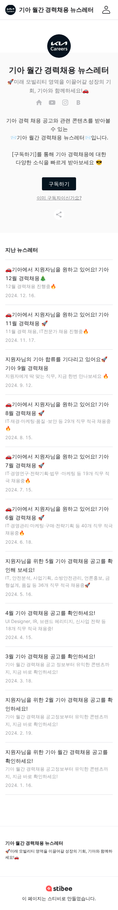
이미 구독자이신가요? (59, 197)
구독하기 (59, 184)
